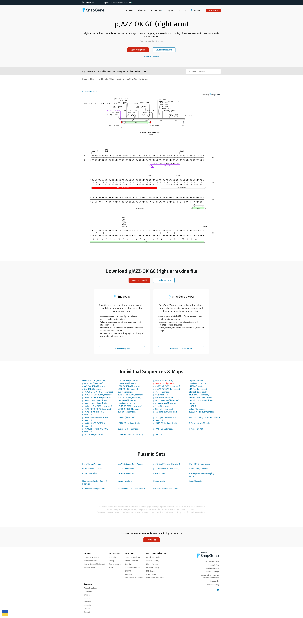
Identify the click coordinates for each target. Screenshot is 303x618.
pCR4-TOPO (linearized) (128, 383)
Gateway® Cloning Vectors (93, 489)
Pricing (182, 10)
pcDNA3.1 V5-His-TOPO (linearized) (97, 398)
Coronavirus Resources (92, 469)
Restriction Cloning (153, 557)
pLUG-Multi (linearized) (163, 398)
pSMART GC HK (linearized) (165, 423)
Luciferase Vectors (126, 473)
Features (129, 10)
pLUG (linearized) (160, 395)
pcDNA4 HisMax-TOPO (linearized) (97, 406)
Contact (87, 612)
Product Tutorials (131, 561)
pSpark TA (157, 434)
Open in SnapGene (138, 50)
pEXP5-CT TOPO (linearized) (130, 406)
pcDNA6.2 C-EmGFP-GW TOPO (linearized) (95, 419)
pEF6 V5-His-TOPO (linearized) (131, 395)
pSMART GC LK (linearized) (164, 429)
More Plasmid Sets (139, 71)
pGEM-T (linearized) (126, 417)
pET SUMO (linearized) (127, 400)
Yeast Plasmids (195, 481)
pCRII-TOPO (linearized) (128, 389)
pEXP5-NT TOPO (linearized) (130, 409)
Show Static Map (89, 92)
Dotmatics (87, 602)
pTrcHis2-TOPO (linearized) (200, 400)
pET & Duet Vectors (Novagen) (166, 464)
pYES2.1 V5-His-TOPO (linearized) (203, 412)
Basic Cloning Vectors (91, 464)
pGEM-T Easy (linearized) (129, 423)
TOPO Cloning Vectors (198, 469)
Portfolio (87, 605)
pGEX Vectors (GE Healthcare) (166, 469)
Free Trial (214, 10)
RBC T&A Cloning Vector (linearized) (204, 417)
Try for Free (151, 540)
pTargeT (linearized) (198, 392)
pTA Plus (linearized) (198, 389)
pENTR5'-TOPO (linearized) (129, 398)
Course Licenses (115, 564)
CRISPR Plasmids (89, 473)
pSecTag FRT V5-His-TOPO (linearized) (164, 419)
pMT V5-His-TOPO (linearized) (166, 400)
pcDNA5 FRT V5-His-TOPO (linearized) (93, 413)
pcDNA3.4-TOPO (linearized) (94, 403)
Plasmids (142, 10)
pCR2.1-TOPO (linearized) (128, 380)
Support (171, 10)
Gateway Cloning (152, 561)
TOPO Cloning (151, 574)
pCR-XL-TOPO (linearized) (93, 434)
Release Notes (89, 568)
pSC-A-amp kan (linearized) (165, 412)
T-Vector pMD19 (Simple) (199, 423)
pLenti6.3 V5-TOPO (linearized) (166, 386)
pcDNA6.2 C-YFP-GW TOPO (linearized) (93, 424)
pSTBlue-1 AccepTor (197, 383)
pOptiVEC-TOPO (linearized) (165, 403)
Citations (87, 595)
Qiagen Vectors (160, 481)
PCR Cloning (150, 571)
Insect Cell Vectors (126, 469)
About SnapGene (90, 588)
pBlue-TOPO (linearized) (92, 389)
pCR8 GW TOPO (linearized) (129, 386)
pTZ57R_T (193, 403)
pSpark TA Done (196, 380)
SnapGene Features (91, 557)
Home (84, 79)
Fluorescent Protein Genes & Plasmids (94, 482)
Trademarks (214, 581)
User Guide (129, 564)
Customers (88, 592)
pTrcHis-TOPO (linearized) (200, 398)
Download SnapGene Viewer (181, 349)
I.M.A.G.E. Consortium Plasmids (131, 464)
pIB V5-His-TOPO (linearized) (130, 434)
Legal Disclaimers (212, 568)
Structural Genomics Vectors (165, 489)
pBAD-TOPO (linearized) (92, 383)
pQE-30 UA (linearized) (163, 409)
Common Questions (132, 568)
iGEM (111, 568)
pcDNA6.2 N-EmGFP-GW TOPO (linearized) (95, 430)
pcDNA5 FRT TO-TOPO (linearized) (96, 409)
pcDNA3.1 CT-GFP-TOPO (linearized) (97, 392)
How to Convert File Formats (94, 564)
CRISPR (128, 571)
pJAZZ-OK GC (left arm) (163, 380)
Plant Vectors (159, 473)
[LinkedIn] (218, 590)
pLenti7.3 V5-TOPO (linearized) (166, 389)
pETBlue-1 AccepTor (126, 403)
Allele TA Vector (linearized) (94, 380)
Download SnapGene (164, 50)
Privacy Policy (213, 565)
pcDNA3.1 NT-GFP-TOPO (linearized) (97, 395)
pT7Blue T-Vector (196, 386)
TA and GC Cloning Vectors (200, 464)
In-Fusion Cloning (152, 568)
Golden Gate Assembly (154, 578)
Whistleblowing (213, 585)
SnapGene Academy (132, 557)
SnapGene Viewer (90, 561)
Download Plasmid (151, 56)
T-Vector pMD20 (196, 429)
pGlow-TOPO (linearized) (128, 429)
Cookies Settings (212, 572)
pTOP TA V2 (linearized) (199, 395)
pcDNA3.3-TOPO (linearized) (94, 400)
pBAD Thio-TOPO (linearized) (94, 386)
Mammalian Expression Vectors (131, 489)
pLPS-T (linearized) (161, 392)
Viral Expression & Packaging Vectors (201, 474)
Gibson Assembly (152, 564)
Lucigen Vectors (125, 481)
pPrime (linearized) (161, 406)
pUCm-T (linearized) (197, 409)
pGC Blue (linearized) (127, 412)
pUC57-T (192, 406)
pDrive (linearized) (126, 392)
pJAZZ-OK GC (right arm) (163, 383)
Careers (87, 609)
